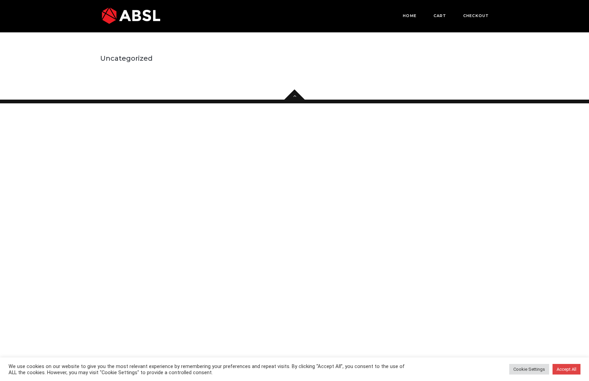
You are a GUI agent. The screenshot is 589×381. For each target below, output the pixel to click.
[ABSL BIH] (131, 15)
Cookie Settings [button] (529, 369)
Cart (440, 15)
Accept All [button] (566, 369)
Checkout (476, 15)
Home (409, 15)
